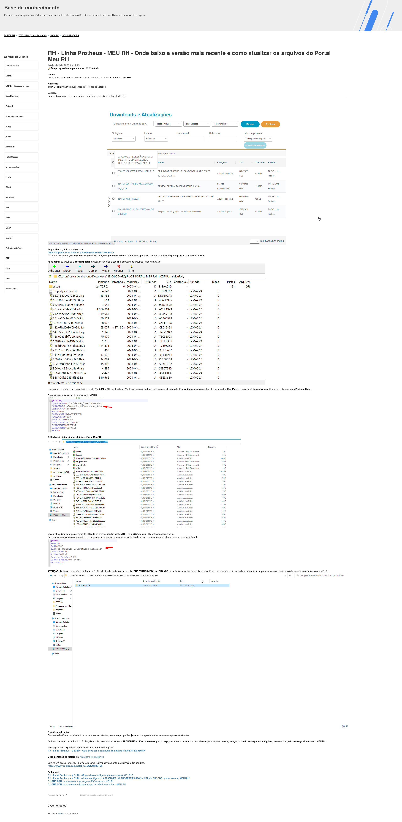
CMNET (9, 75)
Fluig (8, 126)
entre (60, 813)
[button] (70, 795)
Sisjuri (9, 237)
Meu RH (54, 35)
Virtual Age (11, 288)
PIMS (8, 187)
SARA (8, 227)
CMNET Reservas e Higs (17, 85)
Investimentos (12, 166)
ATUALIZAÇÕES (70, 35)
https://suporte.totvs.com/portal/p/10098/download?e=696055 (81, 252)
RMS (8, 217)
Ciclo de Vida (12, 65)
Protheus (10, 197)
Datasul (9, 106)
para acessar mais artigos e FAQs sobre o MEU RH (81, 781)
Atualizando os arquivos (92, 756)
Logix (8, 177)
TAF (7, 258)
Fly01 (8, 136)
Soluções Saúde (14, 248)
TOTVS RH (9, 35)
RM (7, 207)
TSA (8, 268)
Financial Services (15, 116)
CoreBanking (12, 95)
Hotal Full (10, 146)
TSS (8, 278)
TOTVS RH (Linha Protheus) (33, 35)
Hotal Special (12, 156)
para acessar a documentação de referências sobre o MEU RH (87, 784)
